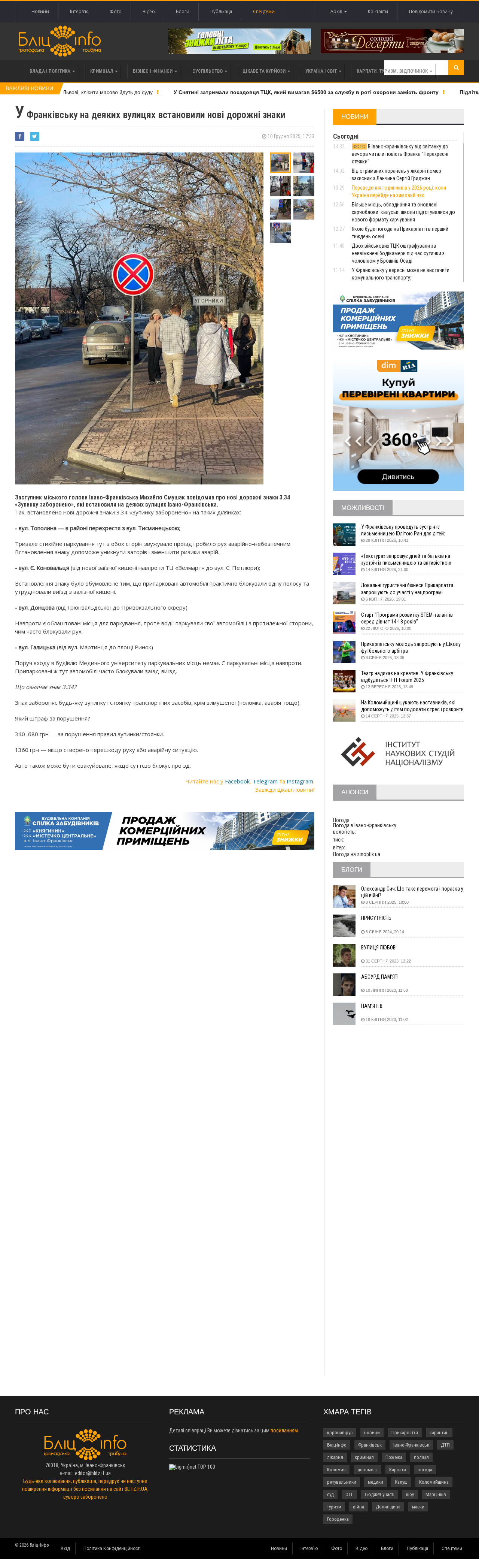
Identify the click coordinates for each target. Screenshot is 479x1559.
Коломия (336, 1469)
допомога (367, 1469)
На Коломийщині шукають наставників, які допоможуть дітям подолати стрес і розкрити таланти (412, 706)
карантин (439, 1432)
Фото (116, 11)
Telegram (265, 781)
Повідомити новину (431, 11)
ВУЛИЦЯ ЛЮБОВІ (379, 948)
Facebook (237, 781)
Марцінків (435, 1494)
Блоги (182, 11)
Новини (40, 11)
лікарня (335, 1457)
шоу (410, 1494)
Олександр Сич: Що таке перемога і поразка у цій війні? (412, 892)
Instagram (300, 781)
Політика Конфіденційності (112, 1548)
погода (425, 1469)
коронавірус (340, 1432)
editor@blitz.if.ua (93, 1473)
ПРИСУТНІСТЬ (376, 918)
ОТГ (349, 1494)
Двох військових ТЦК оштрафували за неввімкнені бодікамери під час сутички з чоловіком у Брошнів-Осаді (398, 253)
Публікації (221, 11)
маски (418, 1507)
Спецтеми (264, 11)
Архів (337, 11)
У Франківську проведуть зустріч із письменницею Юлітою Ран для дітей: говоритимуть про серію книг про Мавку (406, 530)
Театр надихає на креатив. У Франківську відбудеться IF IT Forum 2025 (407, 676)
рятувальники (341, 1482)
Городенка (338, 1519)
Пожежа (393, 1457)
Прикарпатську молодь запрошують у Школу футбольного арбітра (411, 647)
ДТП (445, 1445)
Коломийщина (434, 1482)
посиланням (284, 1430)
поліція (421, 1457)
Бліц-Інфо (337, 1445)
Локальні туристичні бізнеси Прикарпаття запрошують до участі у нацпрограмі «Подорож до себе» (407, 588)
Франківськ (370, 1445)
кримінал (364, 1457)
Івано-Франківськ (411, 1445)
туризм (334, 1507)
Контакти (378, 11)
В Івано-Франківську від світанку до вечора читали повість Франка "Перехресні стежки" (400, 153)
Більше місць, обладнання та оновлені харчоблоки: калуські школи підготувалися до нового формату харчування (403, 212)
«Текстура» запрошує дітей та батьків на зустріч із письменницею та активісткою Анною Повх (406, 559)
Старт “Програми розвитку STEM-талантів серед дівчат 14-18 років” (407, 618)
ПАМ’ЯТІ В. (372, 1006)
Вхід (65, 1548)
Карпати (397, 1469)
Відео (149, 11)
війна (358, 1507)
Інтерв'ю (79, 11)
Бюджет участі (379, 1494)
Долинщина (388, 1507)
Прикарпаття (404, 1432)
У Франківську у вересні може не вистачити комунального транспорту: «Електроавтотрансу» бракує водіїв (400, 277)
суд (330, 1494)
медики (375, 1482)
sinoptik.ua (368, 854)
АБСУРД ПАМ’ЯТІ (380, 977)
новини (372, 1432)
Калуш (401, 1482)
